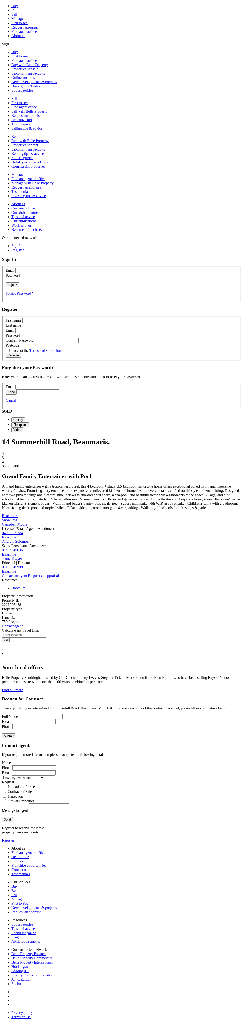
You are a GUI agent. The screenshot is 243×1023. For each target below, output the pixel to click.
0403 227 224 (12, 533)
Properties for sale (24, 69)
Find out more (12, 690)
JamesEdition (21, 979)
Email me (9, 537)
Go (6, 640)
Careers (17, 861)
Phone (6, 726)
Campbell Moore (14, 524)
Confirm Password (20, 340)
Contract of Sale (20, 792)
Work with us (21, 225)
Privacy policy (22, 1013)
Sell (14, 14)
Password (13, 275)
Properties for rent (24, 145)
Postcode (12, 345)
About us (18, 36)
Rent (15, 10)
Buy (14, 6)
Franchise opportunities (28, 865)
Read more (10, 516)
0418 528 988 (12, 567)
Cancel (11, 400)
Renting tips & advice (27, 154)
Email (10, 270)
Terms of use (21, 1017)
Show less (9, 520)
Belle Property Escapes (28, 954)
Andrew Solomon (15, 541)
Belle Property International (32, 962)
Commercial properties (28, 166)
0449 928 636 (12, 550)
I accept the (36, 350)
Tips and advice (23, 217)
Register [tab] (17, 250)
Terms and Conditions (45, 350)
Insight (16, 937)
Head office (20, 857)
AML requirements (25, 941)
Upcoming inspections (28, 73)
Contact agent (12, 626)
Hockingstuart (22, 967)
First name (13, 320)
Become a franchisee (26, 230)
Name (6, 763)
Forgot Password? (19, 293)
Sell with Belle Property (29, 111)
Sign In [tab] (16, 246)
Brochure (18, 588)
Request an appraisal (26, 116)
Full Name (10, 716)
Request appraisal (24, 27)
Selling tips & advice (26, 128)
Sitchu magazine (23, 933)
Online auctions (23, 78)
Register (8, 840)
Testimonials (20, 124)
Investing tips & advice (28, 196)
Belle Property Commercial (31, 958)
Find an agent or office (28, 179)
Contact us (19, 870)
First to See (19, 903)
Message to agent (15, 811)
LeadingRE (20, 971)
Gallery (18, 420)
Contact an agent (14, 576)
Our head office (23, 208)
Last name (13, 325)
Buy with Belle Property (29, 65)
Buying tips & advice (27, 86)
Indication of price (21, 787)
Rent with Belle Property (30, 141)
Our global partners (25, 212)
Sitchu (16, 984)
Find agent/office (24, 31)
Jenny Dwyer (12, 559)
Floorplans (20, 425)
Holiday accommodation (29, 162)
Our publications (23, 221)
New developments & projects (34, 82)
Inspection (15, 796)
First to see (19, 23)
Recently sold (21, 120)
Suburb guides (22, 90)
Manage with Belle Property (32, 183)
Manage (17, 19)
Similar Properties (21, 801)
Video (17, 430)
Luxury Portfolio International (33, 975)
